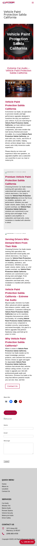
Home (4, 484)
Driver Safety (6, 518)
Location (5, 489)
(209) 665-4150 (10, 413)
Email (5, 433)
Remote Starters (7, 510)
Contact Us (12, 386)
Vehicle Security (7, 513)
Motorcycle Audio (7, 515)
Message (7, 441)
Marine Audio (6, 508)
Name (6, 425)
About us (5, 486)
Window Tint (6, 505)
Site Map (32, 539)
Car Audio (5, 503)
